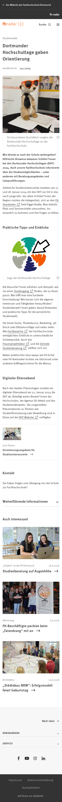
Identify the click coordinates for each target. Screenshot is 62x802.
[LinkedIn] (43, 758)
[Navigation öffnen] (58, 24)
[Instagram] (35, 758)
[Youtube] (27, 758)
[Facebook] (18, 758)
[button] (31, 104)
